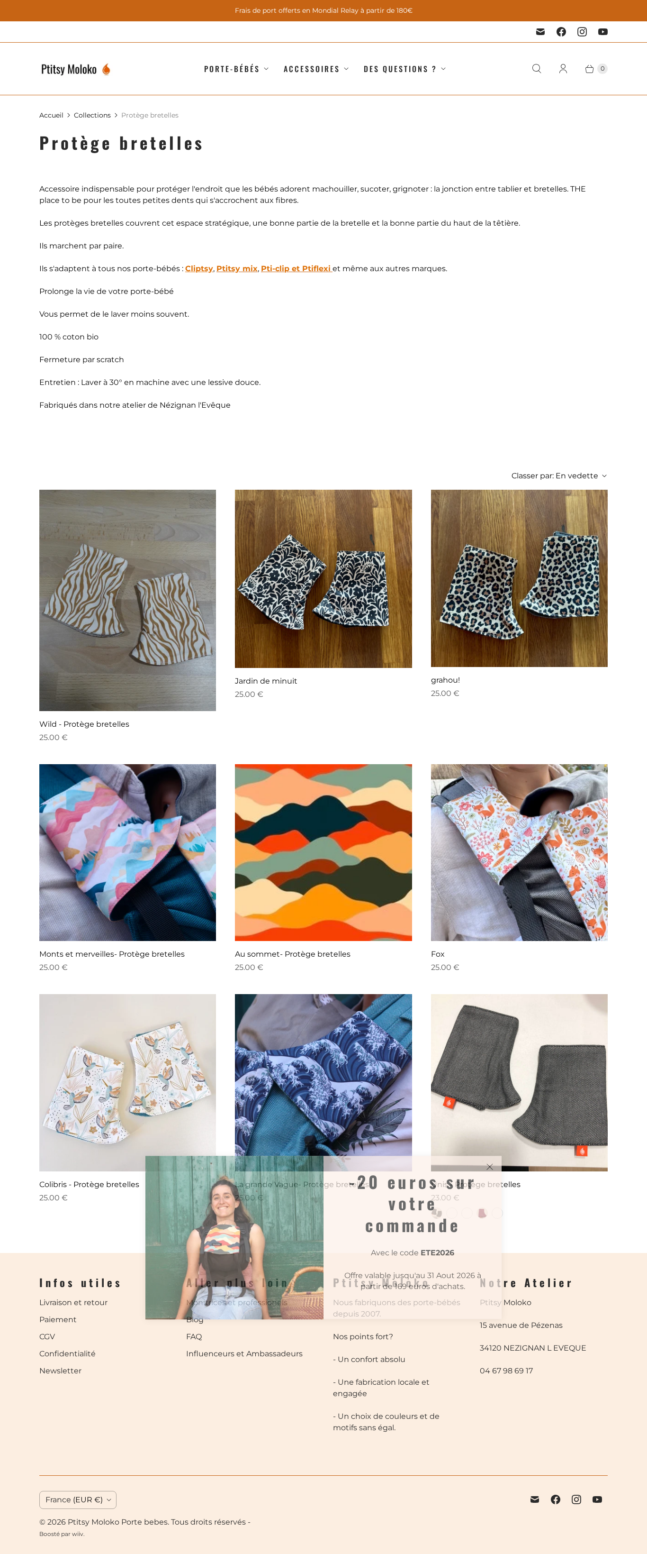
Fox (438, 954)
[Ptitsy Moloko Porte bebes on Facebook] (561, 31)
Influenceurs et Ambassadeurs (244, 1353)
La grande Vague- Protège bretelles (302, 1184)
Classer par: (555, 475)
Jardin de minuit (266, 681)
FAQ (194, 1336)
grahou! (445, 680)
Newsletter (60, 1370)
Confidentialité (67, 1353)
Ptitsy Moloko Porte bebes (118, 1522)
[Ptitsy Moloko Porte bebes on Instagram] (582, 31)
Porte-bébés (232, 68)
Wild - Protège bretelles (84, 724)
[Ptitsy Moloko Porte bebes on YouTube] (603, 31)
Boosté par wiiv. (62, 1533)
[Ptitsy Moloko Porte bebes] (76, 68)
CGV (47, 1336)
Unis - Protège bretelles (476, 1184)
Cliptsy (199, 268)
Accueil (51, 115)
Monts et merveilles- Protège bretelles (112, 954)
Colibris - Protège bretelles (89, 1184)
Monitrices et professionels (237, 1302)
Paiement (58, 1319)
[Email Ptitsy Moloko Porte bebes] (540, 31)
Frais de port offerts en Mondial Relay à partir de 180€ (324, 10)
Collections (92, 115)
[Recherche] (536, 68)
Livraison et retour (73, 1302)
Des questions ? (400, 68)
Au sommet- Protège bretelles (292, 954)
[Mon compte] (563, 68)
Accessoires (312, 68)
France (74, 1499)
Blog (195, 1319)
